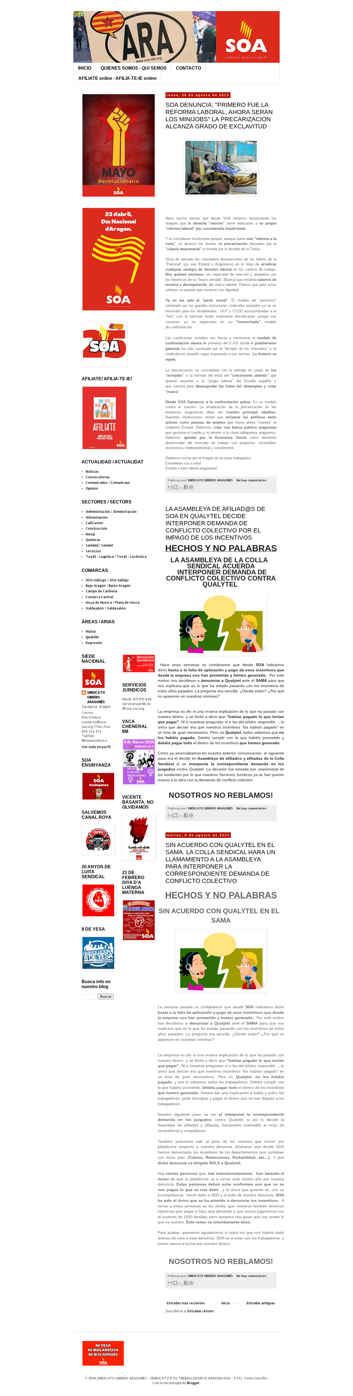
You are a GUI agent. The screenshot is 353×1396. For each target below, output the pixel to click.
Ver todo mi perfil (96, 747)
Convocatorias (98, 477)
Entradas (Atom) (201, 1311)
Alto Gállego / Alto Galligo (107, 580)
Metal (90, 534)
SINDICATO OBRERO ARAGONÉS (96, 697)
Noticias (92, 471)
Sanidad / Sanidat (99, 545)
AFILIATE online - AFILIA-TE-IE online (117, 78)
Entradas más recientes (186, 1303)
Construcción (96, 528)
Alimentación (97, 517)
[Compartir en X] (180, 487)
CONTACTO (188, 68)
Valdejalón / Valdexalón (106, 608)
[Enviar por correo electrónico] (170, 487)
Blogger (193, 1383)
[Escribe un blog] (175, 487)
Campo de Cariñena (101, 591)
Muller (91, 631)
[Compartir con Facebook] (186, 487)
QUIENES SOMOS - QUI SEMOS (134, 68)
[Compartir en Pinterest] (191, 487)
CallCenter (94, 523)
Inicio (225, 1303)
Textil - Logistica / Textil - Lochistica (116, 557)
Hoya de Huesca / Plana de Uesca (113, 602)
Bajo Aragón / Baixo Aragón (108, 586)
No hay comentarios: (252, 480)
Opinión (92, 488)
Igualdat (92, 637)
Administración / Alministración (111, 512)
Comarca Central (99, 597)
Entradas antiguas (261, 1303)
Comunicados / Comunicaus (108, 483)
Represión (94, 643)
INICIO (84, 68)
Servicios (93, 551)
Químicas (93, 540)
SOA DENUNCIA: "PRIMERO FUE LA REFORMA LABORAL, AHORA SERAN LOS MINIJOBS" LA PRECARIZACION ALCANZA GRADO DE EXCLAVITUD (219, 115)
